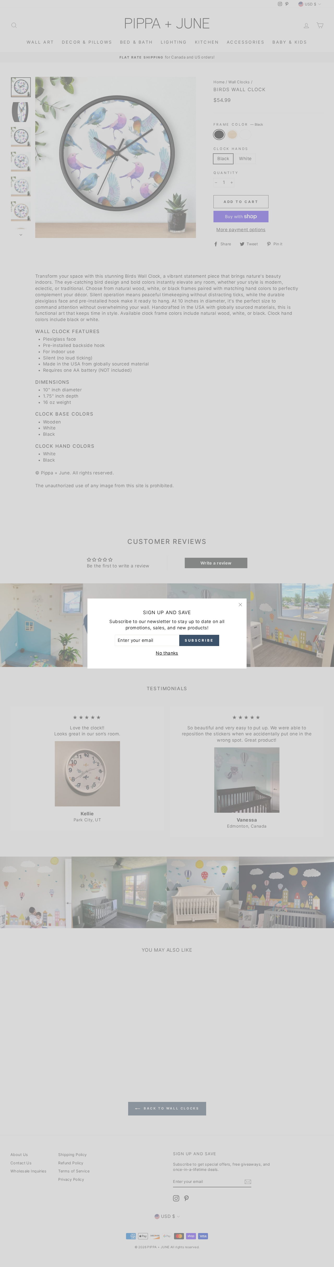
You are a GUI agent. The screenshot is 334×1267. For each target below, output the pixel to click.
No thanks (167, 653)
